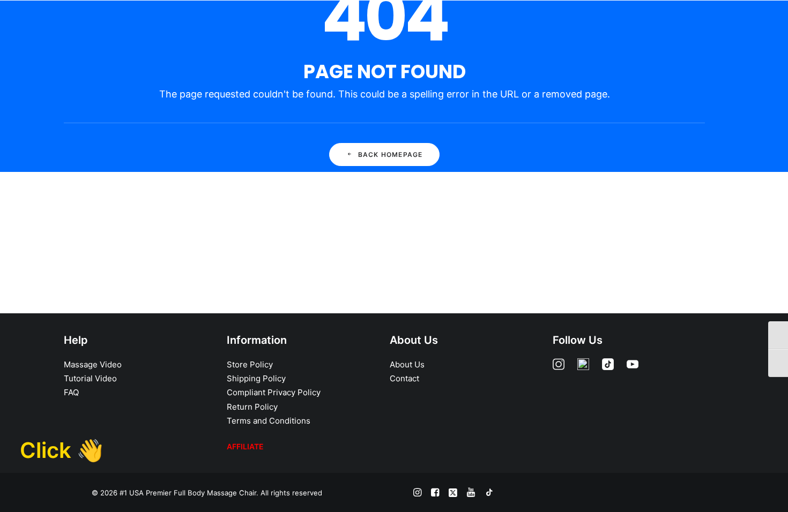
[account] (740, 25)
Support (546, 25)
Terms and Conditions (268, 421)
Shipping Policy (256, 378)
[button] (715, 25)
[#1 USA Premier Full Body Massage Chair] (86, 25)
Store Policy (250, 364)
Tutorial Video (90, 378)
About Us (407, 364)
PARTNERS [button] (492, 25)
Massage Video (93, 364)
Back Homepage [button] (390, 154)
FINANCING (434, 25)
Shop (384, 25)
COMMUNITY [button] (605, 25)
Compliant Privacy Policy (274, 392)
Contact (404, 378)
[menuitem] (385, 25)
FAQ (71, 392)
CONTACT (666, 25)
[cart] (761, 25)
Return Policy (252, 407)
